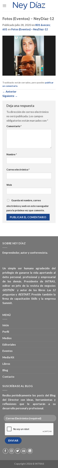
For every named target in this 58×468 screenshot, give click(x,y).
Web (9, 184)
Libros (6, 363)
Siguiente (10, 96)
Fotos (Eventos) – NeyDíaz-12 (29, 29)
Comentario (14, 126)
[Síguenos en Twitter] (18, 451)
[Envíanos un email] (24, 451)
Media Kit (8, 357)
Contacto (8, 376)
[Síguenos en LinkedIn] (30, 451)
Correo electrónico (18, 169)
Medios (7, 338)
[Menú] (4, 6)
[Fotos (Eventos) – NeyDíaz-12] (29, 55)
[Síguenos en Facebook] (5, 451)
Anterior (9, 91)
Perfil (5, 331)
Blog (5, 370)
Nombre (11, 154)
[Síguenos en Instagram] (12, 451)
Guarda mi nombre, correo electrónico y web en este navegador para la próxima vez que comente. (27, 205)
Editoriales (9, 344)
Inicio (5, 325)
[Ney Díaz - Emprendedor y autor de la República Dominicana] (29, 6)
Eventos (7, 351)
